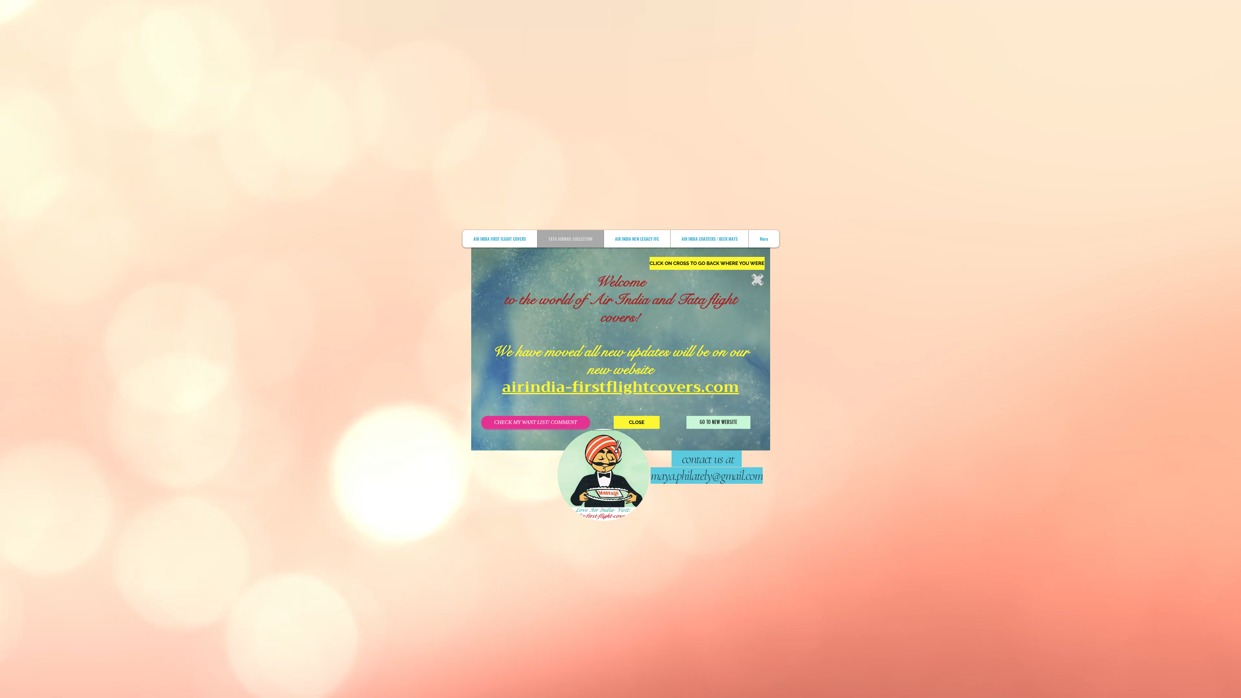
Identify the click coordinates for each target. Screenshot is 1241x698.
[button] (707, 263)
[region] (840, 346)
